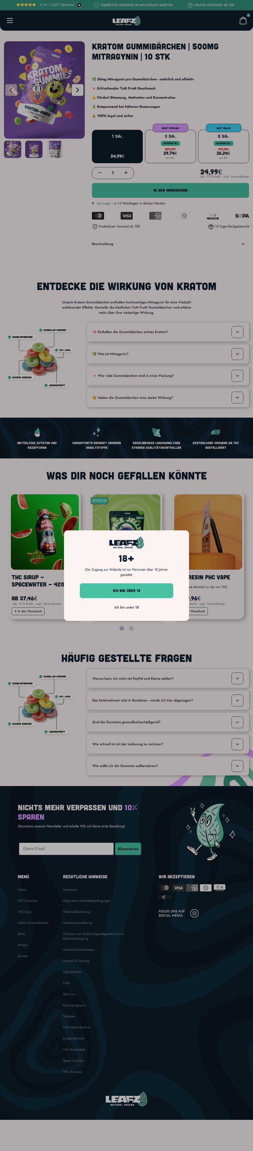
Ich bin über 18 (126, 590)
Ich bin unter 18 (126, 607)
